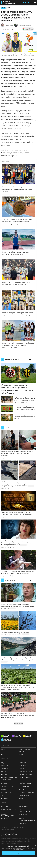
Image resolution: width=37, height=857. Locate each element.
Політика (4, 789)
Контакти (4, 807)
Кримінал (4, 766)
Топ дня (22, 798)
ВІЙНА (3, 754)
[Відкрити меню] (35, 2)
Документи (23, 814)
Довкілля (4, 774)
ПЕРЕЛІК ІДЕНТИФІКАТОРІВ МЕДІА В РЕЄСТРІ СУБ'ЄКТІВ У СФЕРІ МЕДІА (27, 821)
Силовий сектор (7, 786)
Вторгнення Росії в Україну (26, 750)
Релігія (21, 789)
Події (3, 763)
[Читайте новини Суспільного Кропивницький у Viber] (12, 834)
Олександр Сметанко (25, 25)
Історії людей (24, 786)
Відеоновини (5, 798)
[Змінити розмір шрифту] (35, 29)
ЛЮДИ (21, 754)
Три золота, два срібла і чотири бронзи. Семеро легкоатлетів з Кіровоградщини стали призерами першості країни (17, 221)
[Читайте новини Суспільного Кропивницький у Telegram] (16, 834)
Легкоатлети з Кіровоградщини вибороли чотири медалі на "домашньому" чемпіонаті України (18, 345)
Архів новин (23, 807)
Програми (4, 819)
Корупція (22, 763)
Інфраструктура (24, 777)
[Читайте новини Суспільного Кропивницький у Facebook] (2, 834)
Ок (18, 853)
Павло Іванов (9, 25)
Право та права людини (6, 782)
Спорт (8, 7)
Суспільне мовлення (8, 810)
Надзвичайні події (26, 771)
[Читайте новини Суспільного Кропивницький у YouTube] (9, 834)
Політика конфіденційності (7, 815)
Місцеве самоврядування (25, 782)
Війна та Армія (24, 795)
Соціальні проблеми (26, 792)
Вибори (3, 771)
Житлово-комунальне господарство (9, 778)
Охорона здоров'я (25, 774)
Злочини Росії (6, 792)
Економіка (5, 768)
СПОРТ (3, 7)
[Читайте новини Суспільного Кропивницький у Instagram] (5, 834)
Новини (4, 749)
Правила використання (24, 810)
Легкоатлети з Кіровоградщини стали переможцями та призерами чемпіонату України (17, 189)
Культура (22, 766)
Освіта (21, 768)
